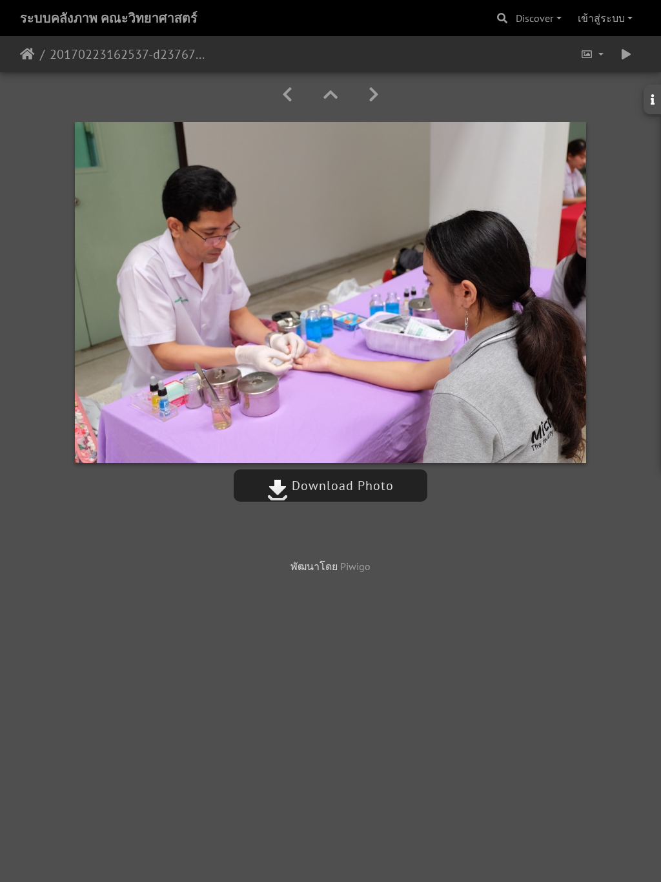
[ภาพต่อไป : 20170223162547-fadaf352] (373, 94)
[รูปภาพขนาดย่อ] (330, 94)
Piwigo (355, 566)
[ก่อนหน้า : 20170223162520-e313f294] (287, 94)
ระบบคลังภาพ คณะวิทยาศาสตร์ (109, 18)
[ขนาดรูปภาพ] (592, 54)
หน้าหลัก (27, 54)
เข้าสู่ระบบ (601, 18)
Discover (534, 18)
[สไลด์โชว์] (626, 54)
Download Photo (341, 485)
